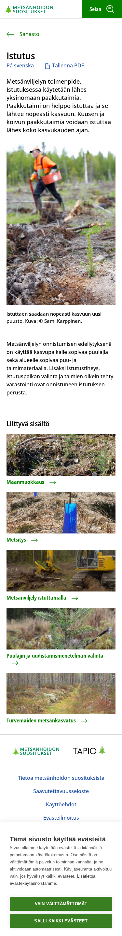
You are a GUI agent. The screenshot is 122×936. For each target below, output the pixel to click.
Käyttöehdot (61, 804)
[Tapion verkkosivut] (91, 750)
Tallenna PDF (68, 65)
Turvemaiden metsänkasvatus (41, 720)
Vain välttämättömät (61, 903)
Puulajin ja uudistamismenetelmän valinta (55, 655)
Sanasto (29, 34)
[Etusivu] (29, 9)
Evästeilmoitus (61, 817)
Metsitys (16, 539)
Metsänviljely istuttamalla (36, 597)
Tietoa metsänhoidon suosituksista (61, 777)
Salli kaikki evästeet (61, 920)
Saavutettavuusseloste (61, 791)
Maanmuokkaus (25, 482)
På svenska (20, 65)
